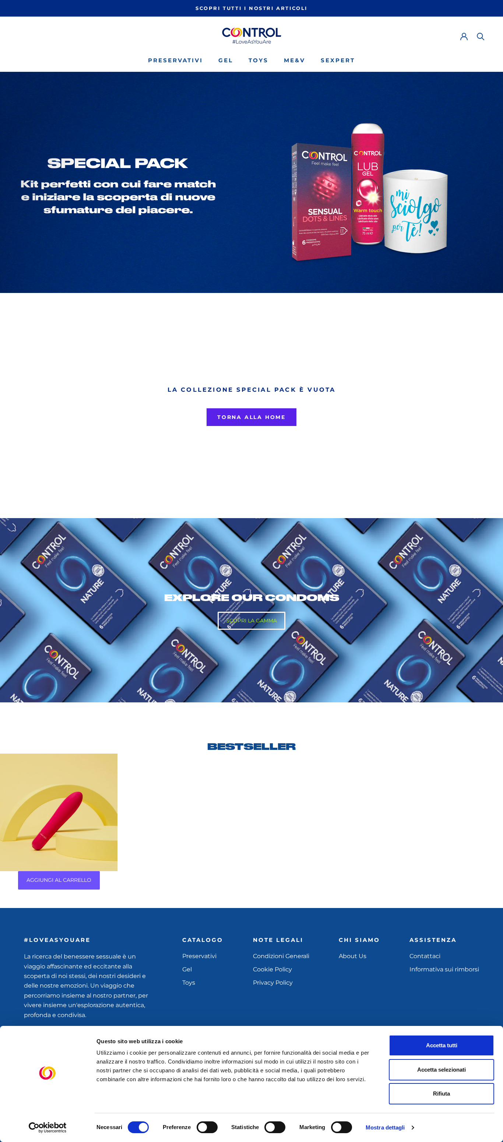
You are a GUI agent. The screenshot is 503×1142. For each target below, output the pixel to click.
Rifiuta (441, 1093)
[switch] (207, 1127)
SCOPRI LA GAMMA (251, 620)
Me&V (294, 60)
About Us (352, 956)
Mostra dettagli (385, 1127)
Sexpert (338, 60)
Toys (258, 60)
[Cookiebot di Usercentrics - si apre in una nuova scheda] (47, 1127)
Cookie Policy (272, 969)
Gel (225, 60)
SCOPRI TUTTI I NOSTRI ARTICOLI (251, 8)
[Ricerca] (481, 36)
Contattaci (424, 956)
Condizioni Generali (281, 956)
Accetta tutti (441, 1045)
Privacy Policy (273, 982)
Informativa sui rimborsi (444, 969)
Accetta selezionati (441, 1069)
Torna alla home (251, 417)
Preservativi (175, 60)
